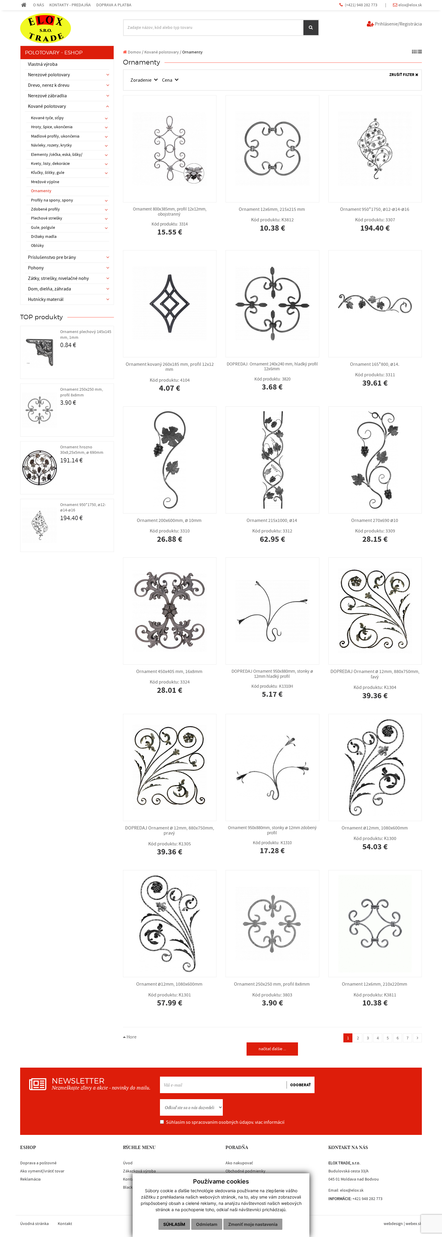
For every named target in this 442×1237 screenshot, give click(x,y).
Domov (134, 52)
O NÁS (38, 5)
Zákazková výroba (139, 1171)
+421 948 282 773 (367, 1199)
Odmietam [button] (206, 1224)
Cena (167, 80)
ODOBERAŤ (300, 1085)
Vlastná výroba (42, 64)
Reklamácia (30, 1179)
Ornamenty (41, 191)
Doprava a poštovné (38, 1163)
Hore (131, 1037)
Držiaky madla (44, 236)
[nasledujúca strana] (417, 1037)
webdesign (393, 1223)
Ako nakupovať (239, 1163)
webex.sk (414, 1223)
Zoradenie (141, 80)
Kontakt (130, 1179)
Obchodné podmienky (246, 1171)
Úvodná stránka (34, 1223)
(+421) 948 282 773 (361, 5)
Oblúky (37, 245)
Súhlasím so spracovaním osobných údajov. (225, 1122)
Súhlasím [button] (174, 1224)
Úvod (128, 1163)
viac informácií (269, 1122)
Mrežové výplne (45, 182)
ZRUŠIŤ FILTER (402, 74)
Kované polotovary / (162, 52)
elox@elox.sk (410, 5)
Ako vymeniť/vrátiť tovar (42, 1171)
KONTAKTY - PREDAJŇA (70, 5)
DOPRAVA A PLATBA (113, 5)
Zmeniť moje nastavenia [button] (253, 1224)
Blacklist (130, 1187)
